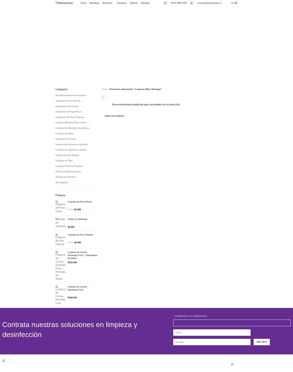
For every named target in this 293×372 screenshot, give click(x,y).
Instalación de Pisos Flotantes (70, 117)
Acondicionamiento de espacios (71, 95)
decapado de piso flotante (68, 101)
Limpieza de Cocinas (66, 139)
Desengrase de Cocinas (67, 106)
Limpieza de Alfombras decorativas (72, 128)
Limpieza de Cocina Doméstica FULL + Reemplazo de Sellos (82, 255)
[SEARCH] (233, 115)
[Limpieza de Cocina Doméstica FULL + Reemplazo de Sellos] (60, 266)
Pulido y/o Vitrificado (77, 219)
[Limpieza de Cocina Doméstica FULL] (60, 295)
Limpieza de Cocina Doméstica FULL (77, 288)
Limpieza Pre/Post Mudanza (69, 166)
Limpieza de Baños (65, 133)
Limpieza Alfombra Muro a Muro (71, 122)
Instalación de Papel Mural (68, 111)
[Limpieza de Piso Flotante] (60, 239)
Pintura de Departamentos (68, 171)
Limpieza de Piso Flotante (80, 234)
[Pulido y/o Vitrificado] (60, 223)
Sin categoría (62, 182)
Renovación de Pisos (66, 177)
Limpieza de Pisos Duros (80, 201)
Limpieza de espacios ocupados (71, 149)
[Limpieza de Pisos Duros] (60, 206)
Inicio (104, 89)
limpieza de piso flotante (67, 155)
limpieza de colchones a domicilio (72, 144)
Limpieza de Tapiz (64, 160)
